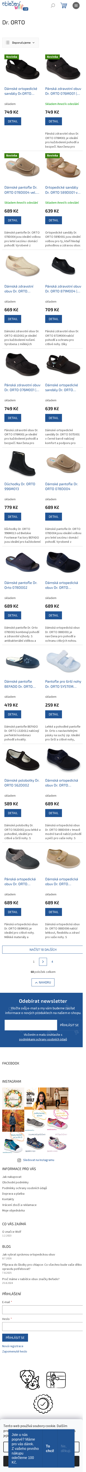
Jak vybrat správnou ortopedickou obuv (28, 1255)
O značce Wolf (11, 1232)
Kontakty (8, 1199)
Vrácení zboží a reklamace (19, 1205)
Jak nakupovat (11, 1177)
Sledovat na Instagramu (38, 1160)
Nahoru (45, 982)
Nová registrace (12, 1346)
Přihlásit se (69, 1025)
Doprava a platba (13, 1194)
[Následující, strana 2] (43, 962)
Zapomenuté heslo (14, 1352)
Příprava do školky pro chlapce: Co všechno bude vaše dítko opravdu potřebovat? (42, 1267)
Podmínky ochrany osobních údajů (24, 1188)
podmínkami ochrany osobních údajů (43, 1039)
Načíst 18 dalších (43, 949)
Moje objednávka (13, 1210)
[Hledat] (53, 5)
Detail (13, 121)
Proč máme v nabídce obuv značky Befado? (31, 1279)
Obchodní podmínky (15, 1182)
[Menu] (76, 5)
